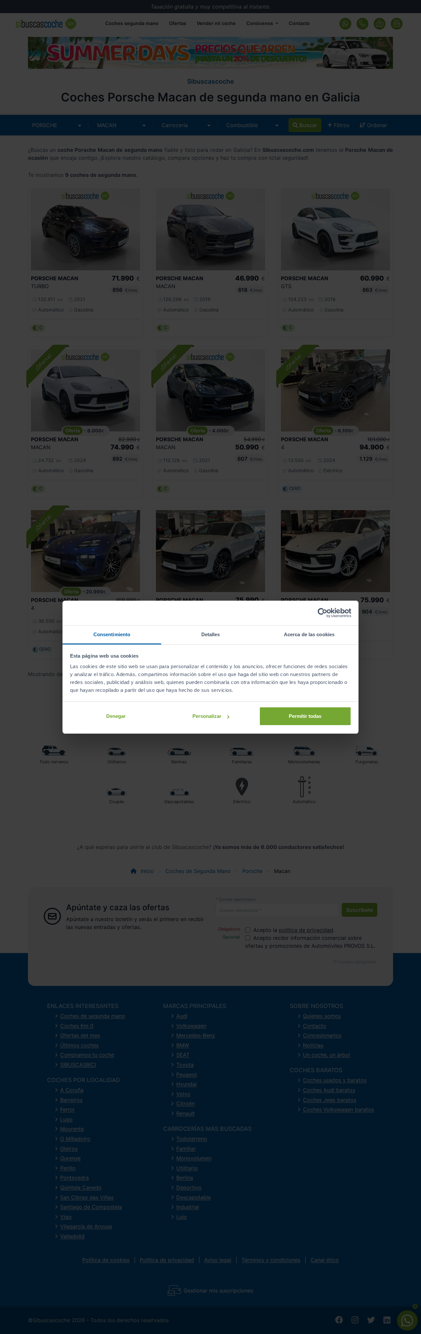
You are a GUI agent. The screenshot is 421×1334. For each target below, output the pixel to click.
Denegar (116, 716)
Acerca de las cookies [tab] (309, 634)
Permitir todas (305, 716)
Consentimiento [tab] (111, 634)
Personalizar (206, 716)
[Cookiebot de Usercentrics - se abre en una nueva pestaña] (322, 613)
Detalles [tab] (210, 634)
